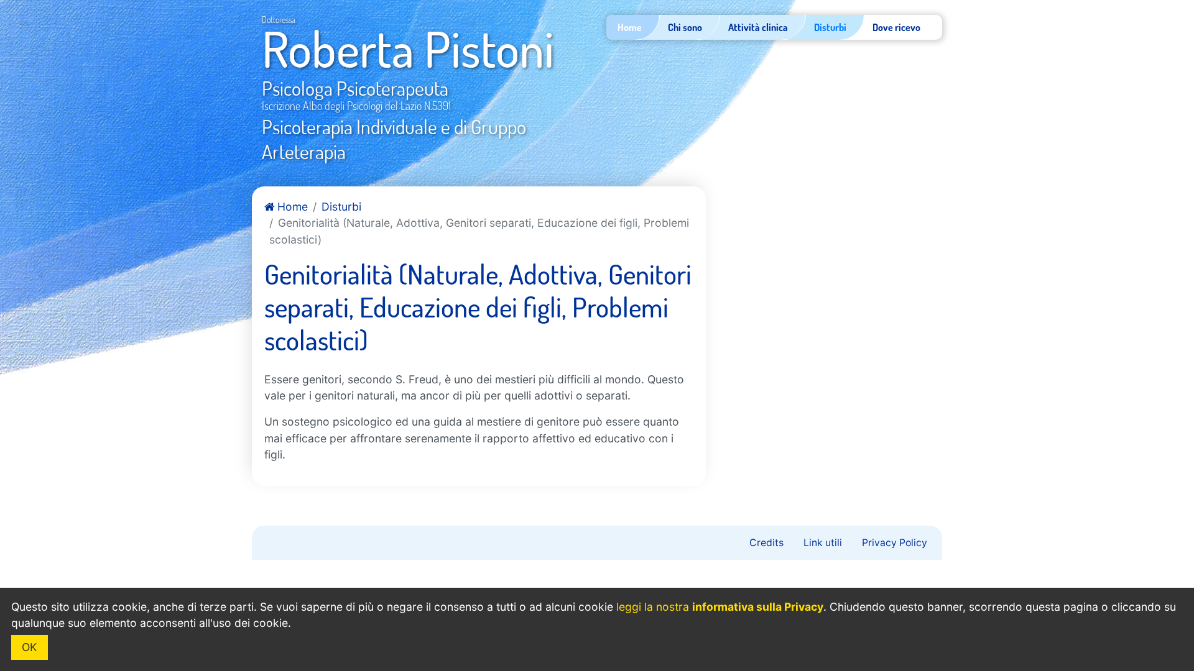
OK (29, 647)
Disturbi (341, 206)
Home (291, 206)
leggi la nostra (719, 606)
